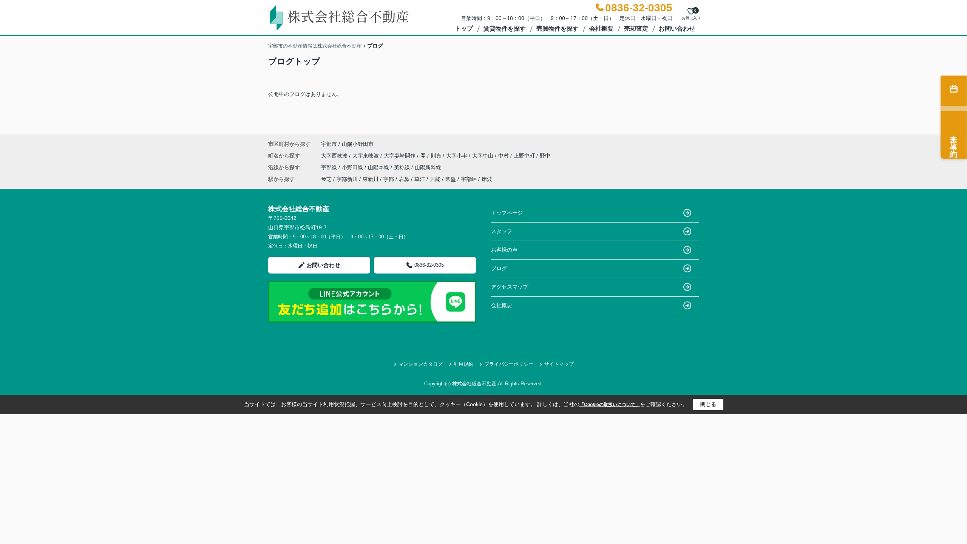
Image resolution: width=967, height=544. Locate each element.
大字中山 (483, 156)
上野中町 (525, 156)
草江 (419, 179)
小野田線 (353, 167)
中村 (504, 156)
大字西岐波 (335, 156)
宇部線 (329, 167)
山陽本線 (379, 167)
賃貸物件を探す (505, 28)
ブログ (499, 268)
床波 (487, 179)
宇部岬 (469, 179)
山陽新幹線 (428, 167)
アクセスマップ (509, 287)
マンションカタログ (421, 364)
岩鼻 (404, 179)
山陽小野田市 (358, 144)
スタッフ (501, 231)
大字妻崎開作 (400, 156)
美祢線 (402, 167)
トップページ (507, 213)
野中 (545, 156)
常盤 (450, 179)
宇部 (388, 179)
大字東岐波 (366, 156)
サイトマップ (559, 364)
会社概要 (601, 28)
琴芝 (326, 179)
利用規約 (463, 364)
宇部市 (329, 144)
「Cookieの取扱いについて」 (609, 404)
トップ (464, 28)
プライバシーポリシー (508, 364)
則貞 (437, 156)
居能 (435, 179)
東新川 (370, 179)
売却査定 (636, 28)
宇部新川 (347, 179)
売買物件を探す (557, 28)
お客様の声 (504, 250)
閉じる (708, 404)
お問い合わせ (677, 28)
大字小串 (457, 156)
